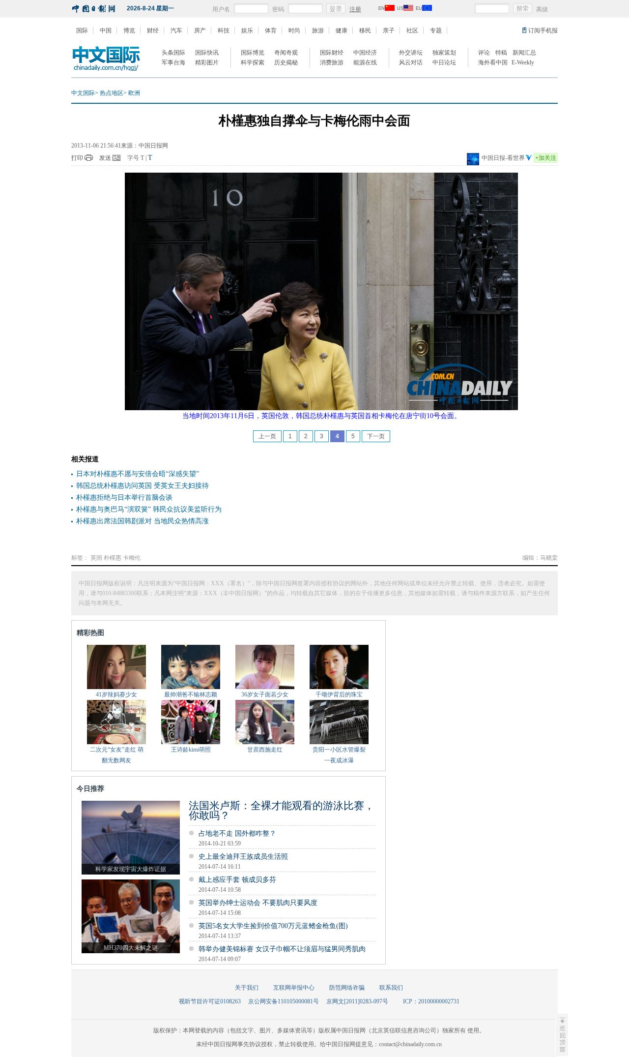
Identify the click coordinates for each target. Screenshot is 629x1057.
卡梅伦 (132, 557)
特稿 (501, 52)
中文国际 (83, 93)
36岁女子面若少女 (264, 694)
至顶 (561, 1035)
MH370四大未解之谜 (131, 947)
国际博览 (252, 52)
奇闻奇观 (286, 52)
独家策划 (444, 52)
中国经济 (365, 52)
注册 (355, 9)
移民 (365, 30)
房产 (200, 30)
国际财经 (331, 52)
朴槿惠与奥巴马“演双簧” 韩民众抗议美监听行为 (149, 509)
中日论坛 (444, 62)
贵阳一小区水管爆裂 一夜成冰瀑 (339, 755)
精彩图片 (207, 62)
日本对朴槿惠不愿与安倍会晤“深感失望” (137, 474)
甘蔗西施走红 (265, 749)
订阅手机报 (543, 30)
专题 (436, 30)
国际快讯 (207, 52)
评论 (484, 52)
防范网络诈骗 (347, 987)
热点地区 (111, 93)
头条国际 (173, 52)
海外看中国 (493, 62)
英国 (96, 557)
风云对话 (411, 62)
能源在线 (365, 62)
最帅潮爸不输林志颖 (190, 694)
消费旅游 (331, 62)
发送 (105, 157)
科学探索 (252, 62)
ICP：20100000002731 (431, 1001)
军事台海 (173, 62)
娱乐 (247, 30)
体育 (271, 30)
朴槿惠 (112, 557)
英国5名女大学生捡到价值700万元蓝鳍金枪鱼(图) (273, 926)
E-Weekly (523, 62)
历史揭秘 (286, 62)
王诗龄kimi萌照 (191, 749)
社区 (412, 30)
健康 (341, 30)
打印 (77, 157)
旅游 (318, 30)
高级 (542, 9)
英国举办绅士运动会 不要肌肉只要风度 (258, 902)
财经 (153, 30)
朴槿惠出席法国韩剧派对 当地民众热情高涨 (142, 521)
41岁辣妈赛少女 (116, 694)
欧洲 (134, 93)
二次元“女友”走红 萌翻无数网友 (116, 755)
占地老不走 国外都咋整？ (237, 833)
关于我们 (246, 987)
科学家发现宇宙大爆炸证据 (130, 869)
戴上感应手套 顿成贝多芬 (237, 879)
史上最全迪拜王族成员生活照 (243, 856)
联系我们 (391, 987)
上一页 (267, 436)
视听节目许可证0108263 (210, 1001)
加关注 (545, 157)
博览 (129, 30)
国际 (82, 30)
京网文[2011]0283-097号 (357, 1001)
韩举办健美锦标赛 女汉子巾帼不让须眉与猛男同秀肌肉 (282, 949)
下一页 (376, 436)
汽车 (176, 30)
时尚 (294, 30)
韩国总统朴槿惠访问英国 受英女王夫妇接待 (142, 485)
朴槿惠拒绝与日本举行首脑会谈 (124, 497)
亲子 (389, 30)
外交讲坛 (411, 52)
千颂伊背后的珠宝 (339, 694)
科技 (223, 30)
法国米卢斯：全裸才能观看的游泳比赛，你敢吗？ (281, 810)
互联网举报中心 (293, 987)
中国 (106, 30)
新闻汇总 (524, 52)
